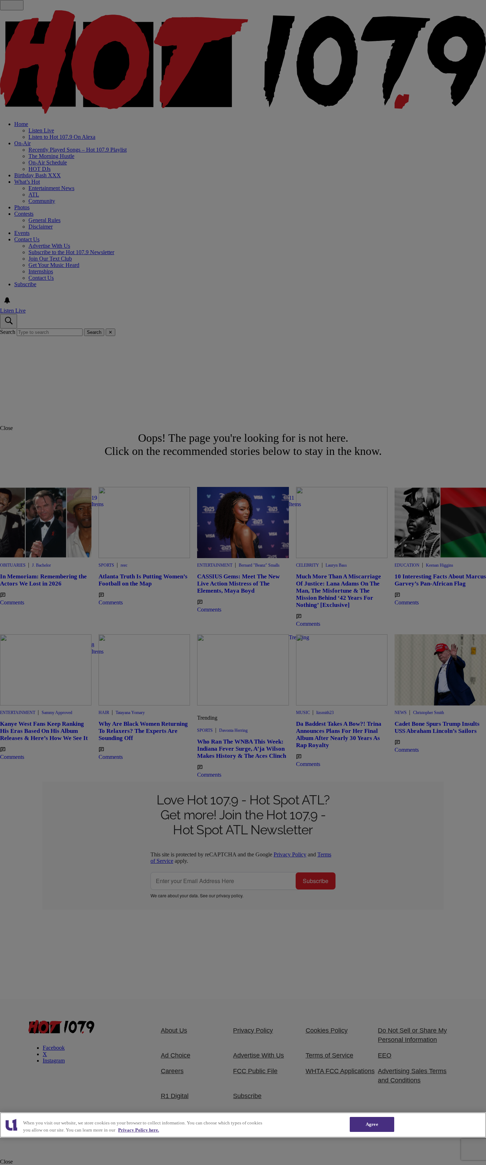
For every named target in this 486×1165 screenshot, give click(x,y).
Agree (372, 1124)
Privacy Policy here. (138, 1130)
